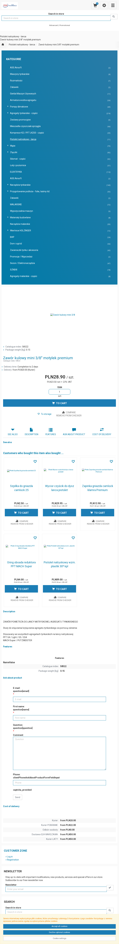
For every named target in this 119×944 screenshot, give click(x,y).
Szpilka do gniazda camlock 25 (21, 488)
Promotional (65, 25)
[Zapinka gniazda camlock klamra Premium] (97, 470)
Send (17, 797)
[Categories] (113, 5)
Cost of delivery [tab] (101, 434)
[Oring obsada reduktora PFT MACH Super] (21, 547)
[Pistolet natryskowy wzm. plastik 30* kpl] (59, 547)
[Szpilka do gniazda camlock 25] (21, 470)
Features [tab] (50, 434)
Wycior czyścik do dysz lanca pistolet (59, 488)
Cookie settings (59, 938)
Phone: (36, 776)
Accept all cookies (59, 926)
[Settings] (104, 5)
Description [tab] (31, 434)
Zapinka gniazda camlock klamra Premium (97, 488)
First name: (21, 708)
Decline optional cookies (59, 932)
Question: (23, 726)
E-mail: (21, 689)
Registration (13, 859)
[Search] (113, 16)
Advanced (53, 25)
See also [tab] (13, 434)
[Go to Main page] (2, 44)
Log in (10, 856)
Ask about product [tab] (74, 434)
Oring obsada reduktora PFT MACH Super (21, 564)
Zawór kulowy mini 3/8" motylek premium (58, 44)
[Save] (110, 887)
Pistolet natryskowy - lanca (22, 44)
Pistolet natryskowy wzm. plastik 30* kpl (59, 564)
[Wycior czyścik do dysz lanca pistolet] (59, 470)
